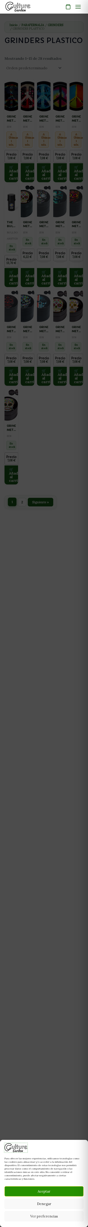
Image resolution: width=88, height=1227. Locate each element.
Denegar (44, 1204)
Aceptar (44, 1191)
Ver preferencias (44, 1216)
